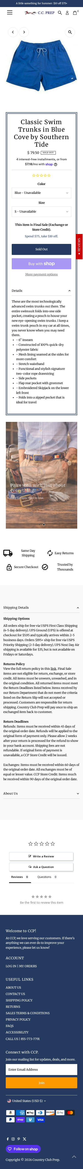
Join (41, 1083)
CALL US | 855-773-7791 (23, 1039)
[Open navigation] (10, 12)
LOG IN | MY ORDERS (21, 966)
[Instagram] (13, 1139)
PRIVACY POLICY (18, 1019)
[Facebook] (8, 1139)
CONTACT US (15, 994)
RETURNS (13, 1007)
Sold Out (41, 249)
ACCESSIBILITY (17, 1032)
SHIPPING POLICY (19, 1000)
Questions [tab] (44, 877)
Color (41, 184)
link (53, 669)
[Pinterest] (18, 1139)
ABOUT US (13, 987)
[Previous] (13, 32)
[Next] (24, 32)
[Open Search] (60, 13)
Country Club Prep (46, 1160)
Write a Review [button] (43, 856)
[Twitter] (24, 1139)
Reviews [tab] (17, 877)
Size (42, 203)
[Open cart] (75, 13)
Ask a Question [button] (43, 867)
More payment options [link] (41, 274)
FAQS (10, 1026)
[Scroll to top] (74, 1156)
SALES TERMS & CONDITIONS (28, 1013)
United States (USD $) (27, 1101)
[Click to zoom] (70, 32)
